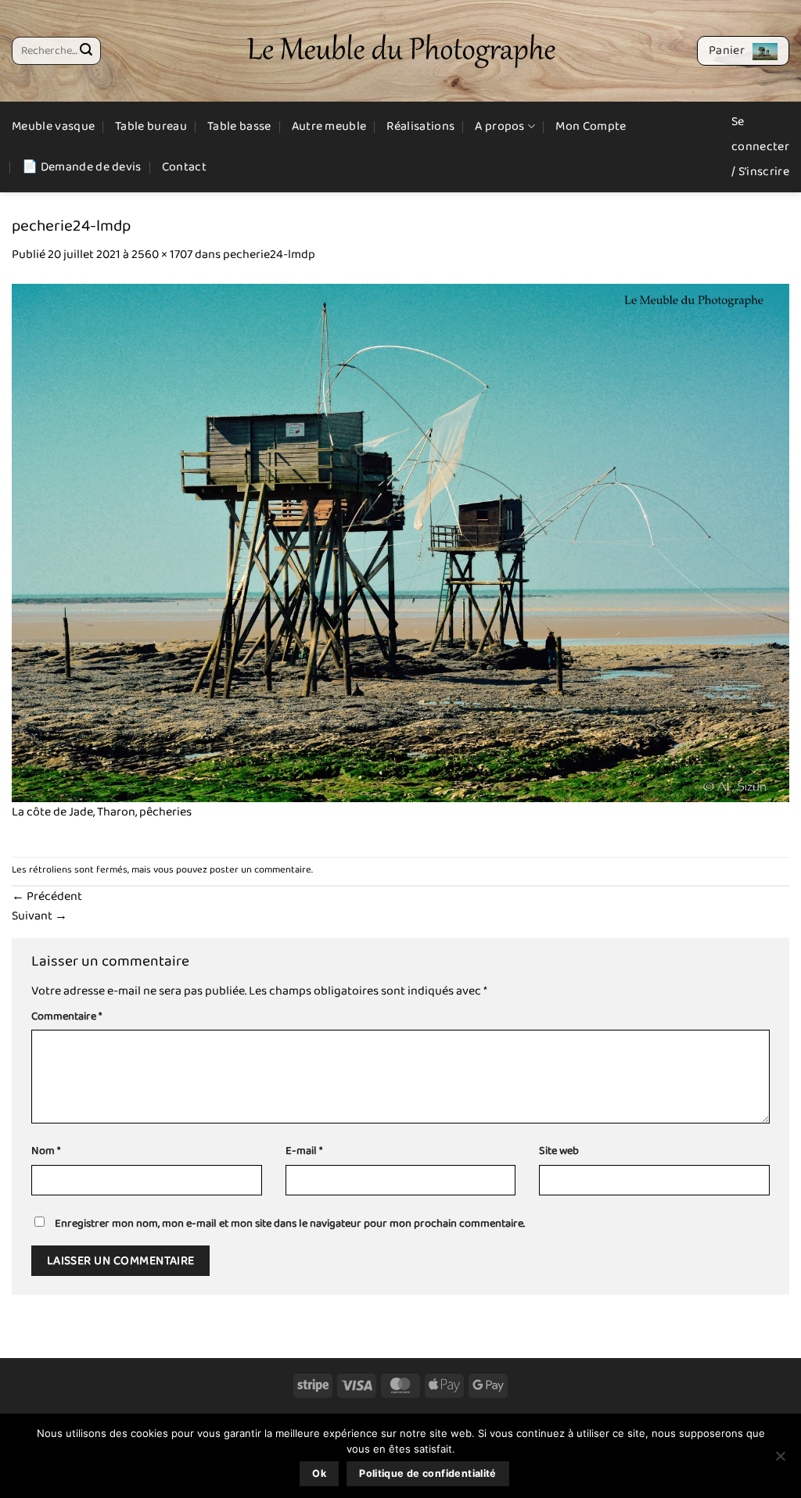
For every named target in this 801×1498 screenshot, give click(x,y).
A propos (500, 126)
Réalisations (420, 126)
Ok (319, 1473)
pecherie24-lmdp (269, 254)
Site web (559, 1151)
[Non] (779, 1460)
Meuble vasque (53, 126)
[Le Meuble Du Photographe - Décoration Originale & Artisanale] (400, 51)
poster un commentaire (260, 870)
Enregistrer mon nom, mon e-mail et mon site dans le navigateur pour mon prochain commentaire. (290, 1223)
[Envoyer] (86, 51)
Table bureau (151, 126)
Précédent (47, 896)
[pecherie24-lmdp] (400, 542)
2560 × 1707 (161, 254)
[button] (743, 51)
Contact (184, 167)
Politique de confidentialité (428, 1473)
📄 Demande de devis (82, 167)
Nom (45, 1151)
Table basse (239, 126)
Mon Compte (590, 126)
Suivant (39, 916)
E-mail (304, 1151)
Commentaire (66, 1017)
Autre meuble (329, 126)
